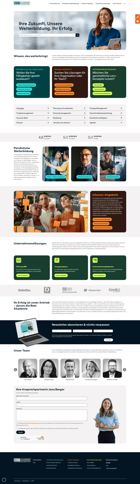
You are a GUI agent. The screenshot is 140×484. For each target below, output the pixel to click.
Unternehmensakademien (94, 468)
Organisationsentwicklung (75, 468)
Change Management (98, 108)
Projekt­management (24, 113)
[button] (4, 480)
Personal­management (62, 113)
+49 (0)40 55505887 (111, 468)
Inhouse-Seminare (73, 462)
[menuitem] (54, 3)
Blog (34, 462)
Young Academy (91, 465)
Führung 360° (90, 462)
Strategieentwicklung (73, 465)
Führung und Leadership (63, 108)
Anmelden (108, 340)
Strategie (20, 108)
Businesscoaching (51, 468)
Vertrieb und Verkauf (61, 123)
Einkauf (19, 123)
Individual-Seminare (51, 465)
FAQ (107, 465)
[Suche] (124, 3)
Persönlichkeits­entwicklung (101, 113)
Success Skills (22, 118)
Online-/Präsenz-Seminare (53, 462)
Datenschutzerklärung (31, 423)
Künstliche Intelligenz (98, 118)
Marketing (57, 118)
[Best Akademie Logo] (22, 3)
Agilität (93, 123)
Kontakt (108, 462)
